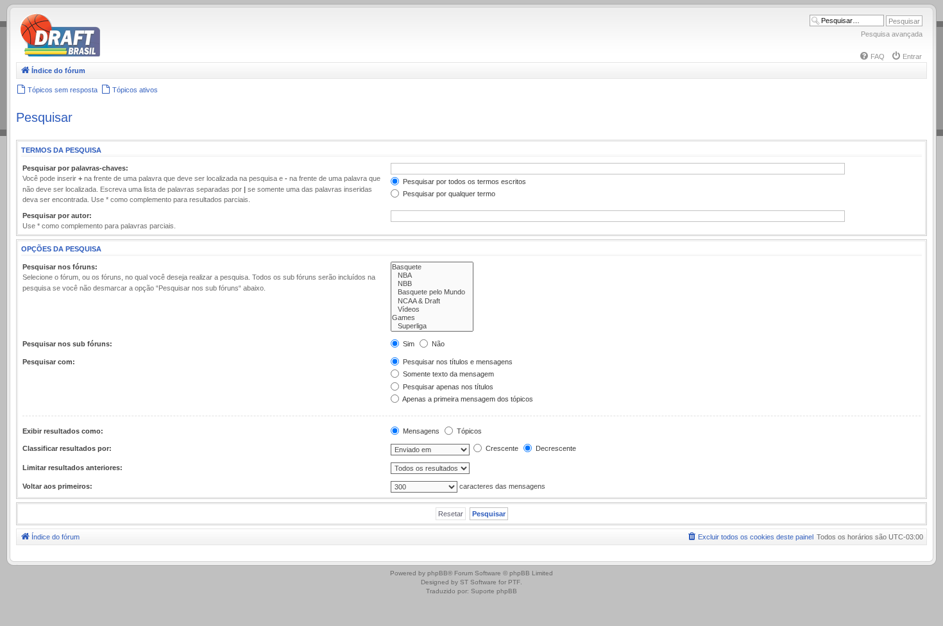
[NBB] (432, 284)
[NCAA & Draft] (432, 301)
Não (437, 344)
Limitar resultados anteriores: (72, 467)
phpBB (437, 573)
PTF (514, 582)
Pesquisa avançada (891, 34)
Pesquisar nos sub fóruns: (67, 344)
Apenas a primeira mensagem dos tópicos (467, 399)
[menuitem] (872, 56)
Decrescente (555, 448)
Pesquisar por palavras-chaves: (75, 168)
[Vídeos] (432, 309)
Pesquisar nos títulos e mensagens (457, 362)
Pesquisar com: (48, 362)
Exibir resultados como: (62, 431)
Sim (407, 344)
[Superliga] (432, 326)
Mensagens (420, 431)
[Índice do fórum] (115, 54)
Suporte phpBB (494, 591)
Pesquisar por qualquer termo (448, 194)
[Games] (432, 318)
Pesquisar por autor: (57, 215)
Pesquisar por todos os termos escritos (463, 181)
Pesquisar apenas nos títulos (447, 387)
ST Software (478, 582)
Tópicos (468, 431)
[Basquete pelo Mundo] (432, 292)
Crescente (501, 448)
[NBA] (432, 275)
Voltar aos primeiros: (57, 486)
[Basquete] (432, 267)
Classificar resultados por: (67, 448)
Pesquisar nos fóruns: (60, 267)
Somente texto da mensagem (447, 374)
